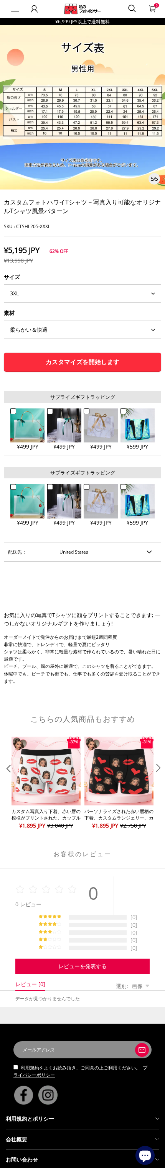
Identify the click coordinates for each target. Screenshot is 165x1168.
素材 (9, 312)
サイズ (12, 276)
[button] (8, 783)
